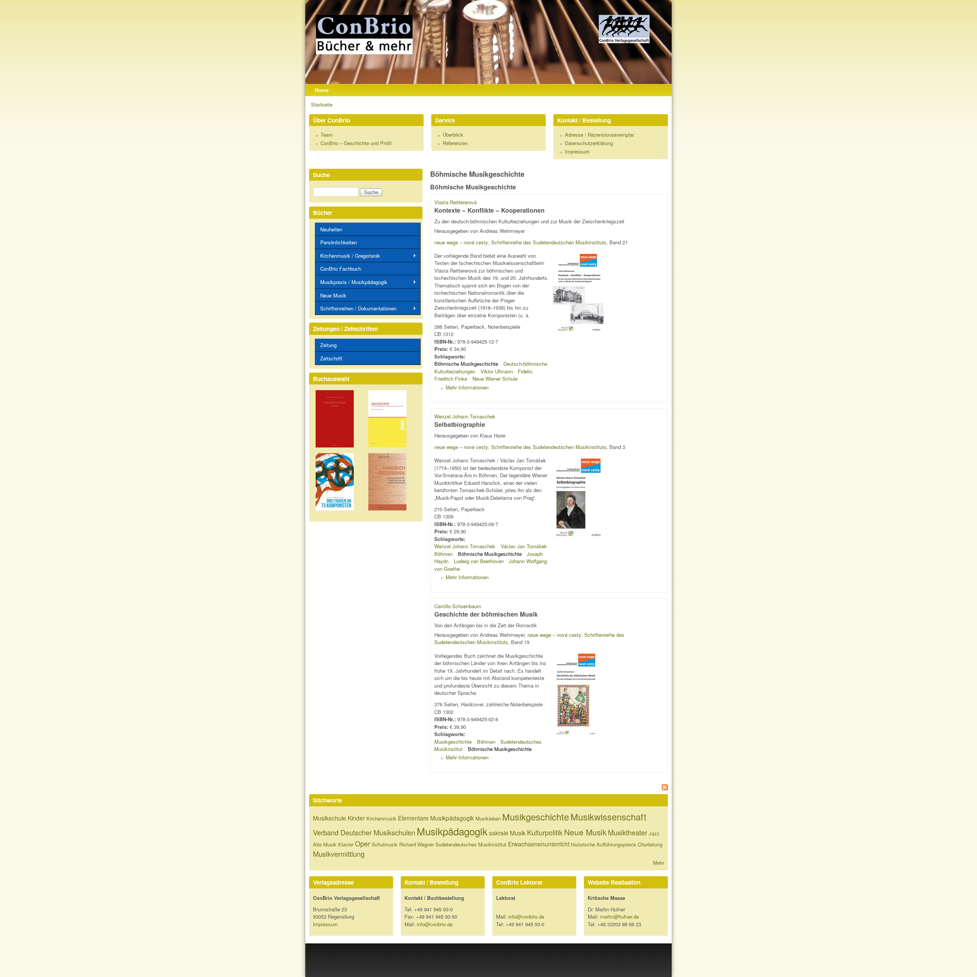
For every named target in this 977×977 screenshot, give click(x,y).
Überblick (453, 134)
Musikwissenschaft (608, 816)
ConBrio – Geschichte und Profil (356, 143)
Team (327, 134)
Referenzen (455, 143)
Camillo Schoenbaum (457, 606)
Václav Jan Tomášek (524, 546)
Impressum (577, 151)
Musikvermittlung (338, 854)
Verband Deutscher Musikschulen (364, 832)
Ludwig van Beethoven (479, 561)
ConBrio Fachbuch (340, 268)
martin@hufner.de (619, 916)
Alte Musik (325, 844)
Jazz (654, 833)
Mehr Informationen (467, 387)
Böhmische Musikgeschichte (466, 363)
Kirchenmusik (381, 818)
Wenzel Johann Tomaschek (464, 416)
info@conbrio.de (435, 924)
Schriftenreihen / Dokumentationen (356, 308)
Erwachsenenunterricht (538, 844)
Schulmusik (385, 844)
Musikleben (488, 818)
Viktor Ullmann (496, 371)
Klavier (345, 844)
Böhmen (443, 553)
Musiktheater (627, 832)
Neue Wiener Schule (495, 378)
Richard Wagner (416, 844)
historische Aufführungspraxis (603, 844)
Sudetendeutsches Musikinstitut (470, 844)
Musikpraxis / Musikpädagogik (351, 282)
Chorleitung (650, 844)
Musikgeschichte (453, 741)
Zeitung (328, 345)
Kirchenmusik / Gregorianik (347, 256)
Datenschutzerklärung (589, 143)
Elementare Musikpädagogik (436, 818)
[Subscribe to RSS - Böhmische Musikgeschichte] (549, 788)
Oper (362, 843)
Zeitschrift (331, 358)
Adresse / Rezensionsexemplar (599, 134)
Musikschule (329, 818)
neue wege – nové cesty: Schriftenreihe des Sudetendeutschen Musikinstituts (520, 242)
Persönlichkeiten (338, 242)
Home (322, 90)
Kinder (356, 818)
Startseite (321, 104)
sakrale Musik (507, 832)
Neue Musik (333, 295)
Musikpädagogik (452, 831)
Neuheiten (331, 229)
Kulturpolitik (545, 832)
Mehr (658, 862)
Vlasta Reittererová (455, 202)
